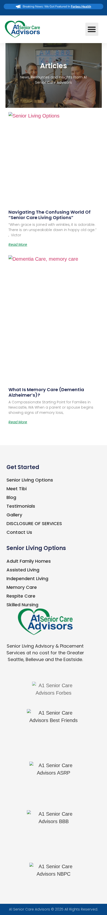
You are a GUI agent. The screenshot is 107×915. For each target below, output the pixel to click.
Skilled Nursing (22, 605)
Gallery (14, 515)
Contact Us (19, 532)
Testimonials (20, 506)
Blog (11, 497)
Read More (17, 244)
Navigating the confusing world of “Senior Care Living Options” (49, 215)
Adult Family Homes (28, 561)
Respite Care (20, 596)
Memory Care (21, 587)
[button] (92, 29)
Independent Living (27, 578)
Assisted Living (22, 570)
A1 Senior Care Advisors (29, 909)
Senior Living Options (29, 480)
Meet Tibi (16, 489)
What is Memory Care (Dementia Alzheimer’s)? (46, 392)
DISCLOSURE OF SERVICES (34, 523)
